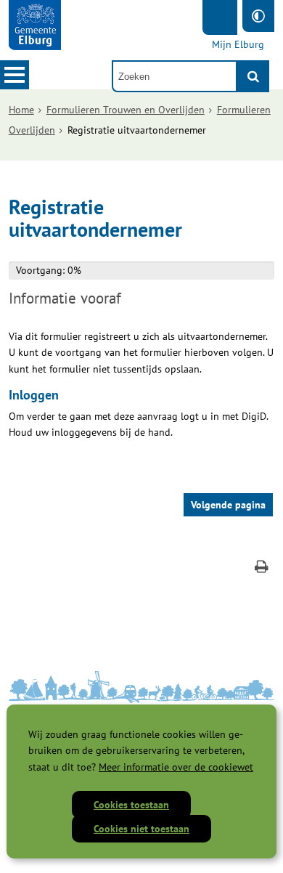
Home (21, 109)
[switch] (258, 16)
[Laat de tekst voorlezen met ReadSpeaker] (219, 17)
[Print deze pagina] (262, 568)
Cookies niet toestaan (141, 828)
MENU (14, 74)
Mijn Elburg (238, 44)
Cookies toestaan (131, 804)
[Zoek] (253, 76)
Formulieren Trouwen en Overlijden (125, 109)
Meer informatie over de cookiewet (176, 766)
